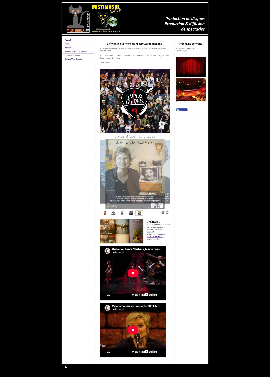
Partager (183, 110)
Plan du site (88, 368)
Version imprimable (75, 368)
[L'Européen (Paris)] (191, 89)
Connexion (201, 367)
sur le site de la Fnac (155, 237)
